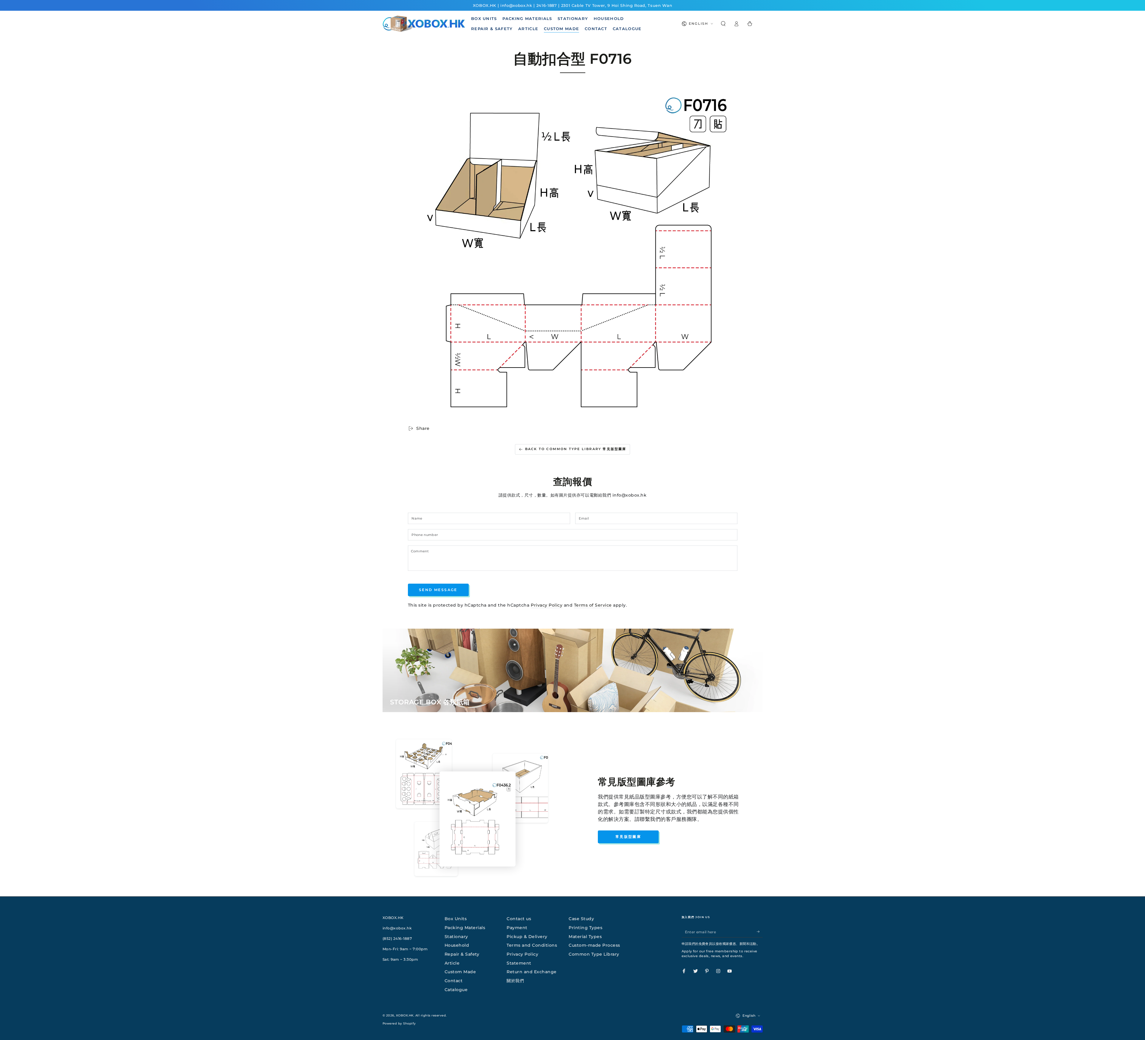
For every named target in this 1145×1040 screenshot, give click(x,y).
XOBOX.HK (405, 1015)
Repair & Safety (462, 954)
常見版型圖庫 (628, 836)
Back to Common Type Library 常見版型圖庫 (575, 449)
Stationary (456, 936)
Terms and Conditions (532, 945)
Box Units (456, 918)
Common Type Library (594, 954)
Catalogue (456, 989)
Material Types (585, 936)
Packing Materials (465, 927)
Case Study (581, 918)
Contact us (519, 918)
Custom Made (460, 971)
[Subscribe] (760, 931)
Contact (454, 980)
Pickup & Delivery (527, 936)
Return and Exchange (532, 971)
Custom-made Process (594, 945)
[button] (723, 23)
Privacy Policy (546, 605)
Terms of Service (593, 605)
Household (457, 945)
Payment (517, 927)
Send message (438, 590)
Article (452, 963)
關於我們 (515, 980)
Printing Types (585, 927)
